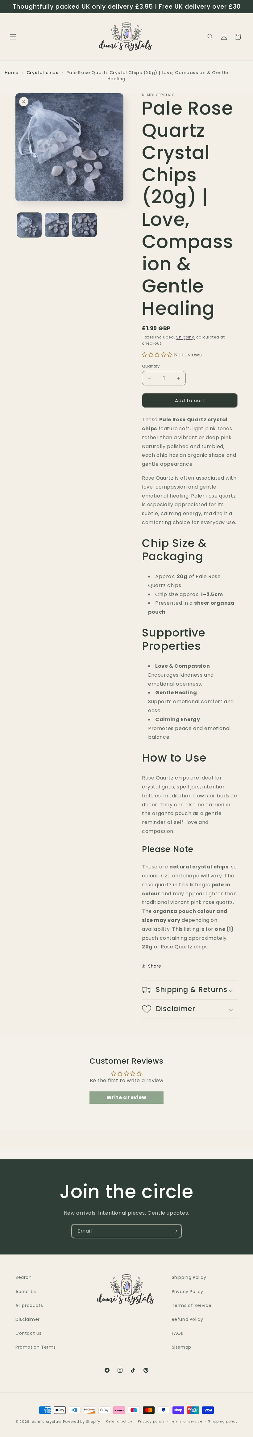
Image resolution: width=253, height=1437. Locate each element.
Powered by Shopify (81, 1421)
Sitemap (181, 1347)
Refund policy (119, 1421)
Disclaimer (27, 1319)
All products (29, 1305)
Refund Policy (187, 1319)
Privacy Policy (187, 1291)
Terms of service (186, 1421)
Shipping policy (223, 1421)
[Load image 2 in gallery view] (57, 225)
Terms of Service (192, 1305)
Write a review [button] (126, 1097)
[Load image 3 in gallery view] (84, 225)
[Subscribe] (175, 1231)
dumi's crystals (47, 1421)
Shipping (185, 337)
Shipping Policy (189, 1277)
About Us (25, 1291)
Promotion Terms (35, 1347)
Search (23, 1277)
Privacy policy (151, 1421)
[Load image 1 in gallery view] (29, 225)
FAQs (177, 1333)
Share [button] (154, 966)
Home (12, 72)
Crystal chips (43, 72)
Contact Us (28, 1333)
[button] (13, 37)
